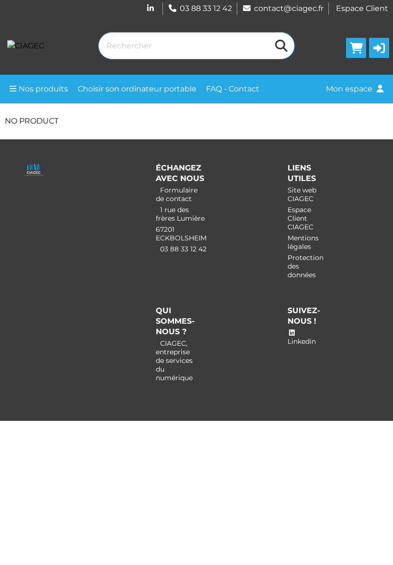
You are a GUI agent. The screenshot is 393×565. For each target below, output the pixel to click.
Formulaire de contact (176, 194)
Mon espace (350, 88)
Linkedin (302, 341)
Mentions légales (303, 242)
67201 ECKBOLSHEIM (181, 233)
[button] (379, 48)
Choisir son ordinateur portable (137, 88)
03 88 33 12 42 (206, 8)
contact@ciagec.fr (289, 8)
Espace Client (362, 8)
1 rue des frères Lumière (180, 214)
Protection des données (306, 266)
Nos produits (43, 88)
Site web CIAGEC (302, 194)
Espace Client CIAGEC (300, 218)
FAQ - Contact (232, 88)
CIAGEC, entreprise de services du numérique (174, 360)
